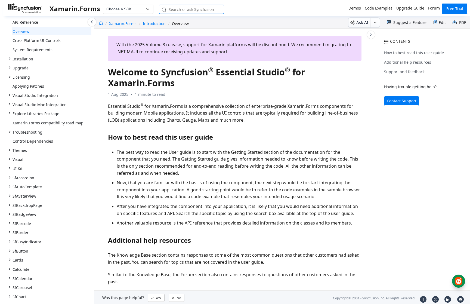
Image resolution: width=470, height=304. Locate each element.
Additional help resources (407, 62)
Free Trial (454, 8)
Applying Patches (28, 86)
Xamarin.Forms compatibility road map (48, 122)
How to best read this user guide (414, 52)
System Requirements (32, 49)
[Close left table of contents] (92, 22)
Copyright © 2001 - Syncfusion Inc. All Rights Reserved (374, 298)
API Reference (25, 22)
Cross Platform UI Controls (37, 40)
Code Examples (378, 8)
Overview (21, 31)
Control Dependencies (33, 141)
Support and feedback (404, 71)
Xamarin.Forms (123, 23)
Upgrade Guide (410, 8)
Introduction (154, 23)
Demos (354, 8)
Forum (434, 8)
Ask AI (362, 22)
